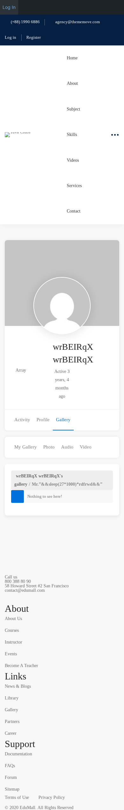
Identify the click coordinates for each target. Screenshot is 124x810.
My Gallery (25, 446)
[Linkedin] (67, 597)
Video (86, 446)
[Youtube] (52, 597)
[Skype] (37, 597)
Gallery (63, 419)
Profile (43, 419)
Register (33, 37)
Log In (9, 7)
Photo (49, 446)
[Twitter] (7, 597)
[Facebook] (22, 597)
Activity (22, 419)
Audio (67, 446)
